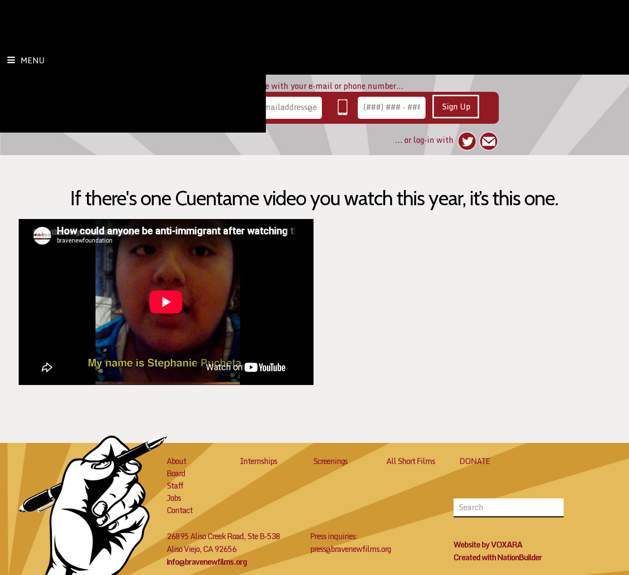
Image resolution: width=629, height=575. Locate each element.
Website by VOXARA (488, 544)
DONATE (474, 461)
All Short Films (410, 461)
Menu (33, 60)
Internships (258, 461)
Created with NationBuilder (498, 557)
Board (176, 473)
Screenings (330, 461)
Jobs (174, 498)
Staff (175, 485)
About (176, 461)
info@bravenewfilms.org (207, 561)
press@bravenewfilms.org (350, 549)
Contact (180, 510)
